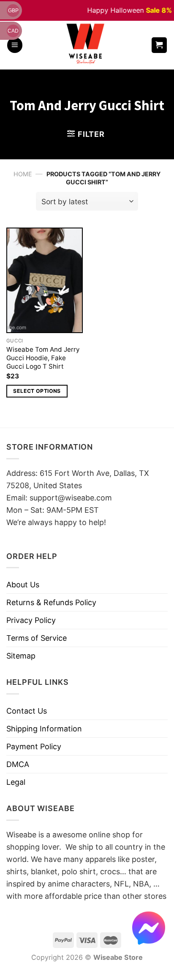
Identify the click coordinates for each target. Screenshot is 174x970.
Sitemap (20, 655)
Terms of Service (36, 638)
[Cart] (159, 45)
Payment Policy (33, 746)
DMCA (17, 764)
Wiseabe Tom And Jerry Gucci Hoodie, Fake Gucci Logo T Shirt (43, 357)
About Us (22, 584)
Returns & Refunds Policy (51, 602)
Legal (15, 782)
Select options (36, 391)
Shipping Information (44, 728)
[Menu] (14, 45)
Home (23, 174)
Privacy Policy (31, 620)
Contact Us (26, 710)
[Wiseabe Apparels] (86, 45)
